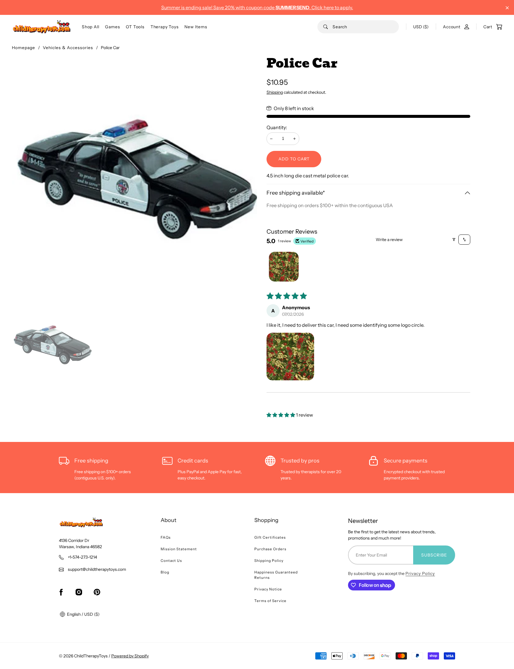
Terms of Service (270, 600)
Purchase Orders (270, 549)
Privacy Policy (420, 573)
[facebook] (61, 591)
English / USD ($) (83, 614)
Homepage (23, 47)
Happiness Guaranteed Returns (276, 575)
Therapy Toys (165, 26)
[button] (290, 356)
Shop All (90, 26)
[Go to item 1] (284, 267)
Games (112, 26)
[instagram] (78, 591)
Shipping (275, 92)
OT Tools (135, 26)
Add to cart (294, 159)
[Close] (507, 8)
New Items (195, 26)
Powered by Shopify (130, 656)
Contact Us (171, 560)
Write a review (389, 239)
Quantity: (277, 127)
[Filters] (454, 240)
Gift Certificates (270, 537)
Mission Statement (179, 549)
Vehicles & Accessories (68, 47)
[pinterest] (97, 591)
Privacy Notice (268, 589)
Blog (165, 572)
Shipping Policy (268, 560)
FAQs (166, 537)
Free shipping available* (296, 193)
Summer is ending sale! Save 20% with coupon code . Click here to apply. (257, 7)
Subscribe (434, 555)
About (168, 520)
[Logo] (41, 26)
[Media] (134, 179)
